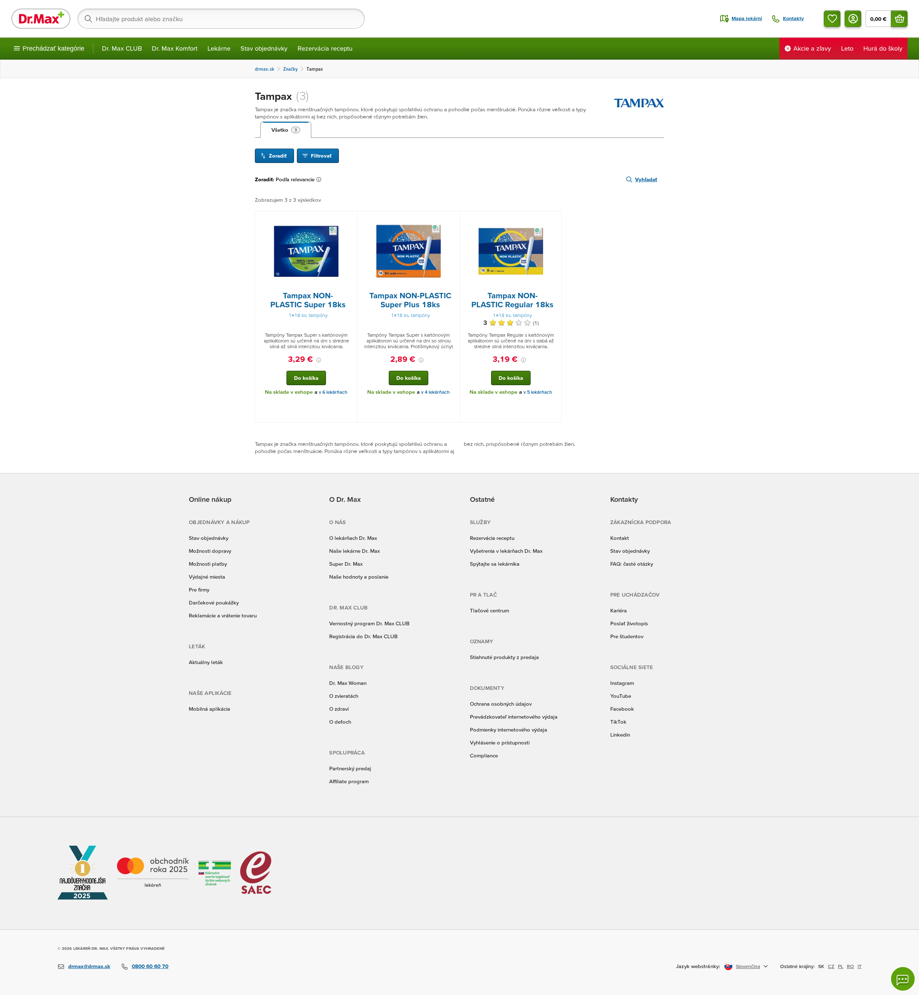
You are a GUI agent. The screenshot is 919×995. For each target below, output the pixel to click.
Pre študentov (626, 636)
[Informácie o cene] (319, 360)
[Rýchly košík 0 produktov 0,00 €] (899, 18)
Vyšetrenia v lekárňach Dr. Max (506, 551)
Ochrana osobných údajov (501, 704)
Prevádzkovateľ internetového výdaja (514, 717)
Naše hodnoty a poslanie (358, 577)
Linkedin (620, 735)
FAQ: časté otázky (631, 564)
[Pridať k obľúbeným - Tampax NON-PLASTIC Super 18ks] (349, 220)
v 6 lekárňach (333, 392)
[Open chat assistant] (902, 978)
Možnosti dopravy (210, 551)
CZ (831, 966)
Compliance (484, 755)
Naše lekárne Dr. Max (354, 551)
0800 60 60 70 (150, 966)
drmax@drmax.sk (89, 966)
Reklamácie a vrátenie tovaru (223, 615)
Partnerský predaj (350, 768)
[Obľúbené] (832, 18)
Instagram (622, 683)
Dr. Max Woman (348, 683)
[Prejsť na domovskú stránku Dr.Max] (40, 19)
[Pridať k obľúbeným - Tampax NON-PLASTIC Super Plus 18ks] (451, 220)
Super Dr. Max (346, 564)
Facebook (622, 709)
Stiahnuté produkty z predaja (504, 657)
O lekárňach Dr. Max (353, 538)
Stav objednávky (264, 48)
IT (860, 966)
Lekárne (218, 48)
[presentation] (306, 251)
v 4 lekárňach (435, 392)
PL (840, 966)
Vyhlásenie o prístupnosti (500, 742)
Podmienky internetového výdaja (508, 730)
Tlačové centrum (489, 610)
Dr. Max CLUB (122, 48)
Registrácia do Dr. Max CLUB (363, 636)
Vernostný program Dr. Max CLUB (369, 623)
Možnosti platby (208, 564)
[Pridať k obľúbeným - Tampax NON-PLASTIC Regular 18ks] (553, 220)
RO (850, 966)
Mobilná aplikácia (209, 709)
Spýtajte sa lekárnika (494, 564)
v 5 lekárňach (537, 392)
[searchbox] (221, 19)
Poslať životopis (629, 623)
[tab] (285, 130)
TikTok (618, 722)
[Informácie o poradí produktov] (320, 179)
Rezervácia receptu (325, 48)
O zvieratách (343, 696)
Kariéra (618, 610)
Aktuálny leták (206, 662)
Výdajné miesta (207, 577)
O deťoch (340, 722)
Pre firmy (199, 590)
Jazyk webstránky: (698, 966)
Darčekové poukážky (214, 602)
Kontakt (619, 538)
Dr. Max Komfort (174, 48)
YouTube (620, 696)
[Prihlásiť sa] (853, 18)
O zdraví (339, 709)
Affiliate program (349, 781)
